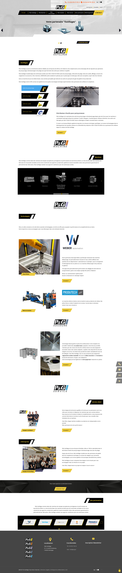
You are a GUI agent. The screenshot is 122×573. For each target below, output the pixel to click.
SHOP (101, 7)
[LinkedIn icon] (97, 2)
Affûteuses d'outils (93, 186)
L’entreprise (89, 7)
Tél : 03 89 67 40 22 (72, 546)
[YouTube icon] (101, 2)
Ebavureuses (29, 186)
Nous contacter (119, 369)
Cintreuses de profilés (77, 186)
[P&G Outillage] (61, 7)
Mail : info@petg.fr (71, 549)
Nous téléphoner (119, 363)
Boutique (119, 380)
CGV (66, 569)
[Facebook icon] (99, 2)
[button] (55, 193)
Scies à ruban (61, 187)
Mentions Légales (45, 569)
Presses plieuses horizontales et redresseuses (45, 186)
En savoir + (60, 132)
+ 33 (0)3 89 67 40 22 (73, 2)
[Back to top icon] (101, 569)
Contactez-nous (83, 42)
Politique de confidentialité (57, 569)
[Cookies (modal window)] (119, 570)
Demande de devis (89, 2)
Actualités (96, 7)
